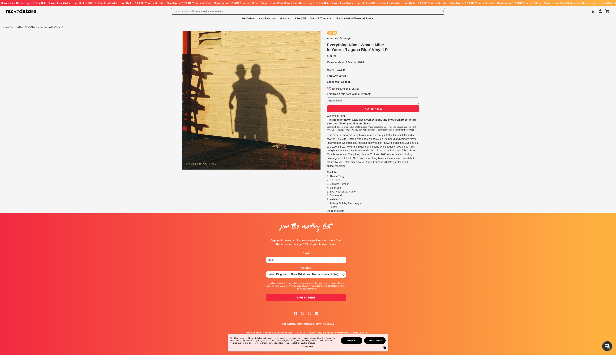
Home (5, 27)
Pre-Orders (289, 324)
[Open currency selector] (593, 11)
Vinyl (318, 324)
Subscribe (306, 297)
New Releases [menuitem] (267, 18)
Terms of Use (300, 332)
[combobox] (308, 11)
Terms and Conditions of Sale (277, 332)
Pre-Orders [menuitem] (248, 18)
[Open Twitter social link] (302, 313)
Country (306, 267)
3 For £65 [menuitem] (300, 18)
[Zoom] (251, 100)
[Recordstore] (21, 11)
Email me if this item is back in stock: (349, 94)
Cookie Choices (359, 332)
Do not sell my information (336, 332)
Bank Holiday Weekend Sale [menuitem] (353, 18)
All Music (328, 324)
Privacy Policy (315, 332)
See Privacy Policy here (403, 130)
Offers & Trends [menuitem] (319, 18)
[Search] (442, 11)
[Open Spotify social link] (316, 313)
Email (306, 253)
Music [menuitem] (283, 18)
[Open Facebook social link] (295, 313)
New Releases (305, 324)
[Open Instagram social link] (309, 313)
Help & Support (253, 332)
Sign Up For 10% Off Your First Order (48, 3)
